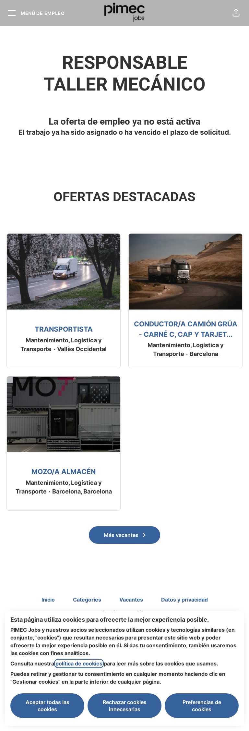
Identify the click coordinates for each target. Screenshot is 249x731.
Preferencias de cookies (202, 706)
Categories (87, 599)
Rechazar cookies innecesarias (125, 706)
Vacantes (131, 599)
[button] (236, 13)
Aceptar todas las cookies (47, 706)
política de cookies (78, 663)
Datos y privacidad (184, 599)
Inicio (48, 599)
